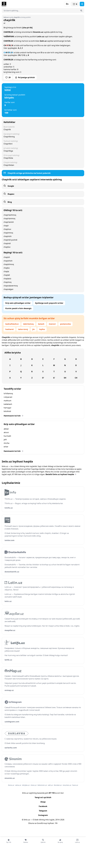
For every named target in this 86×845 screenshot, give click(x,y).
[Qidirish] (81, 10)
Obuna (31, 823)
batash (41, 324)
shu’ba (6, 443)
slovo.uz (34, 785)
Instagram (43, 815)
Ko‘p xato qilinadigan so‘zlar (18, 303)
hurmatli (7, 436)
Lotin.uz (40, 36)
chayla (6, 271)
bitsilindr (7, 411)
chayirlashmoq (10, 215)
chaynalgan (8, 289)
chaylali (7, 275)
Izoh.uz (43, 41)
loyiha (42, 329)
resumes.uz (67, 785)
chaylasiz (7, 278)
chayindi (7, 243)
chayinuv (7, 229)
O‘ (43, 378)
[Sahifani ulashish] (82, 4)
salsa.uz (18, 785)
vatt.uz (50, 785)
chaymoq (7, 282)
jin (33, 329)
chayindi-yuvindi (10, 240)
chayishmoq (9, 264)
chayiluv (7, 247)
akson (6, 432)
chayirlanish (9, 222)
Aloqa (43, 802)
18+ (56, 823)
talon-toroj (23, 329)
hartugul (7, 407)
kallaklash (8, 404)
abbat (6, 429)
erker (6, 446)
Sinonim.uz (38, 32)
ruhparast (8, 397)
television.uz (42, 785)
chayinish (8, 236)
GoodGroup (42, 823)
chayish (7, 257)
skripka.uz (26, 785)
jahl (5, 439)
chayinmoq (8, 232)
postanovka (65, 324)
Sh (65, 378)
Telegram (43, 811)
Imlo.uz (30, 345)
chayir (6, 225)
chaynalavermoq (11, 285)
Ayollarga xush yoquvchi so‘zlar (49, 303)
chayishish (8, 261)
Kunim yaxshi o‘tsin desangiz (18, 308)
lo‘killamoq (8, 393)
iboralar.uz (58, 785)
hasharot (9, 329)
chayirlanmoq (9, 218)
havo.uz (75, 785)
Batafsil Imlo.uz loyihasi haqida (60, 474)
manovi (52, 324)
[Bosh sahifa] (22, 4)
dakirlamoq (28, 324)
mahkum (7, 400)
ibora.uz (11, 785)
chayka (7, 268)
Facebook (43, 806)
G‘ (54, 378)
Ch (76, 378)
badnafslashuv (12, 324)
